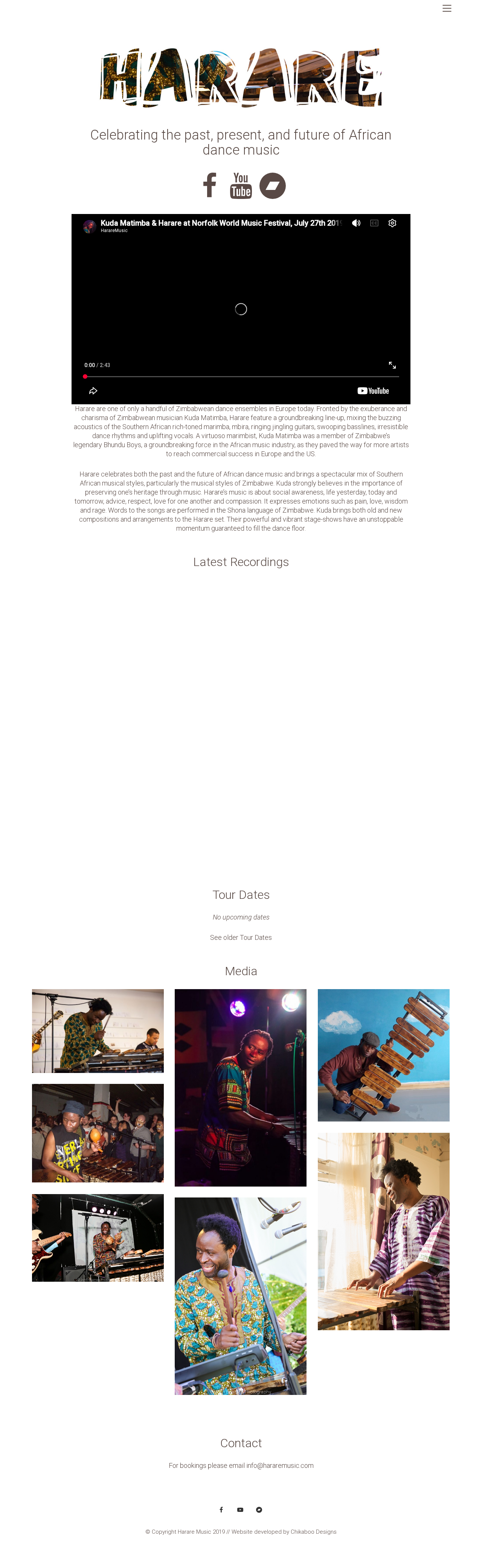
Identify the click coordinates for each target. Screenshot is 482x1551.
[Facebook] (221, 1509)
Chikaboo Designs (314, 1531)
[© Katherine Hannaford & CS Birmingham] (98, 1031)
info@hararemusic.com (280, 1465)
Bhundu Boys (122, 445)
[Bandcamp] (259, 1509)
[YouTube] (240, 1509)
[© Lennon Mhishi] (384, 1055)
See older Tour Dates (241, 937)
